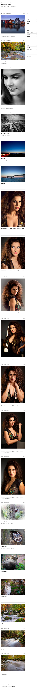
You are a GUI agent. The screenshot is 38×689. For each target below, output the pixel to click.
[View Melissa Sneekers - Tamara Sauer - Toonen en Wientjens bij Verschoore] (13, 227)
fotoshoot (9, 108)
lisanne (12, 108)
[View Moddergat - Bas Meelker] (13, 132)
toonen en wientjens (20, 271)
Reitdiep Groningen (4, 34)
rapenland (12, 523)
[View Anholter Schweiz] (13, 520)
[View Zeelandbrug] (13, 157)
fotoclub (9, 523)
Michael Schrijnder (6, 4)
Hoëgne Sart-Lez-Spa (4, 61)
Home (2, 6)
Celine (2, 106)
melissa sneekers (8, 271)
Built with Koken (12, 686)
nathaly (11, 36)
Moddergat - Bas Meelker (5, 133)
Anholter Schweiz (4, 521)
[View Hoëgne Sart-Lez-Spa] (13, 60)
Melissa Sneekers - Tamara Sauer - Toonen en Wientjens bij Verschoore (13, 228)
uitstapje (14, 36)
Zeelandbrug (3, 158)
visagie (6, 272)
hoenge (6, 63)
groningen (6, 36)
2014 (2, 36)
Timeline (5, 6)
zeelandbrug (5, 160)
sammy (14, 108)
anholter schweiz (5, 523)
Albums (8, 6)
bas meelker (5, 135)
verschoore (2, 272)
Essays (14, 6)
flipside (6, 108)
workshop (8, 135)
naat (9, 36)
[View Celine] (13, 105)
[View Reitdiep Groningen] (13, 33)
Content (11, 6)
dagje (4, 36)
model (12, 271)
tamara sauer (15, 271)
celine (4, 108)
